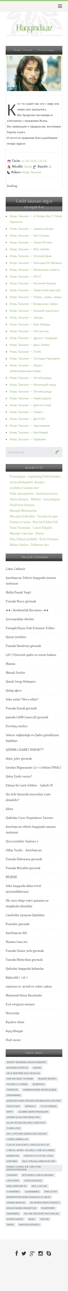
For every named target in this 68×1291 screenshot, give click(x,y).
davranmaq (13, 1095)
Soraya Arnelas (16, 1202)
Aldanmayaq (32, 1191)
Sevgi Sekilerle (33, 1180)
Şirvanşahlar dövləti (20, 619)
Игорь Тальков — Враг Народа (30, 324)
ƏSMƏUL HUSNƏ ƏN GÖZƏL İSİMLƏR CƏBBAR (30, 1150)
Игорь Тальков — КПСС (25, 276)
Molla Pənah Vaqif (18, 592)
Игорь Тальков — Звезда (26, 317)
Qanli (32, 1219)
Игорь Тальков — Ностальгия (29, 331)
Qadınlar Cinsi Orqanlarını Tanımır (29, 818)
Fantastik (12, 1089)
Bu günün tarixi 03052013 (45, 1202)
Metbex (36, 499)
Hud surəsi (13, 1040)
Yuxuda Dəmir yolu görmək (25, 951)
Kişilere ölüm (15, 1022)
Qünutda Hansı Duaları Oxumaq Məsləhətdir (33, 1100)
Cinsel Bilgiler (42, 528)
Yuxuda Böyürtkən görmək (24, 960)
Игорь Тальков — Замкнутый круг (32, 229)
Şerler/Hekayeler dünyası (27, 482)
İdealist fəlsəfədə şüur (38, 1155)
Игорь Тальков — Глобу (25, 352)
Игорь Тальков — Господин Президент (35, 358)
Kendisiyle (39, 1084)
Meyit (10, 1111)
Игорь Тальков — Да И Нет (27, 419)
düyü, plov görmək (19, 759)
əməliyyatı (13, 1180)
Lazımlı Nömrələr (17, 1139)
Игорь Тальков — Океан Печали (31, 242)
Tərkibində (13, 1191)
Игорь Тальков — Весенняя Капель (33, 283)
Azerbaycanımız (47, 494)
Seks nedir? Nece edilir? (22, 699)
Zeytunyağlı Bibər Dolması (38, 1175)
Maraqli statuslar (21, 533)
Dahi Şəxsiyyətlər (22, 494)
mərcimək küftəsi (17, 1067)
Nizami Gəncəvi (17, 942)
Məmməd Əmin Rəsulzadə (24, 995)
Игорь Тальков (31, 172)
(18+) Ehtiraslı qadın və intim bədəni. (31, 655)
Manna (10, 664)
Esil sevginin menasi (20, 1004)
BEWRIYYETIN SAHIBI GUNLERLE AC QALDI (28, 1197)
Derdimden (13, 1213)
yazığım (44, 1219)
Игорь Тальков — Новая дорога (30, 398)
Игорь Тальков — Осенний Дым (30, 256)
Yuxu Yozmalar (20, 528)
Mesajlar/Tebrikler (22, 516)
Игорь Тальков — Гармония (28, 439)
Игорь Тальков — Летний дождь (31, 378)
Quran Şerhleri (16, 637)
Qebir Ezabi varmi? (19, 776)
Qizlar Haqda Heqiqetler (21, 1208)
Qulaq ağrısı (14, 690)
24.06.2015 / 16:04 (34, 161)
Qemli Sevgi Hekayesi (21, 682)
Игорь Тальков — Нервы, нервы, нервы (36, 297)
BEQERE (11, 877)
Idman (39, 533)
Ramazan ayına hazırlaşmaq (39, 1089)
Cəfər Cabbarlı (15, 569)
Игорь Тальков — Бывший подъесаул (34, 311)
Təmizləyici (13, 1128)
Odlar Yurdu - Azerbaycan (24, 850)
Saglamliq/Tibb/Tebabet (44, 476)
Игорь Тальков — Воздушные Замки (33, 304)
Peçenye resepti (47, 1078)
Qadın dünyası (19, 499)
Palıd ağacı (13, 1106)
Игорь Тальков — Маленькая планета (34, 270)
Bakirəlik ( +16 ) (16, 977)
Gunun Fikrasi (15, 1219)
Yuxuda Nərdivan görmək (23, 646)
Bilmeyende (48, 1208)
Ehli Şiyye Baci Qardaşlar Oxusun (26, 1133)
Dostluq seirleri (16, 726)
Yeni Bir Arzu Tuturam (20, 1078)
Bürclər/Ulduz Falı (45, 522)
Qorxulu (30, 1106)
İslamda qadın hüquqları (33, 1111)
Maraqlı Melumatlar (23, 511)
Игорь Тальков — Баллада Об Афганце (36, 263)
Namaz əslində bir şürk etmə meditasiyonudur (24, 1168)
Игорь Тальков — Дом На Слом (30, 405)
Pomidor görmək (17, 924)
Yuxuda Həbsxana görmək (24, 859)
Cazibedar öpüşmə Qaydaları (25, 915)
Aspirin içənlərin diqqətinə (23, 1117)
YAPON (10, 1224)
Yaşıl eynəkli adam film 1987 (38, 1161)
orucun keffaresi (29, 1224)
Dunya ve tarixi (20, 522)
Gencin (37, 1067)
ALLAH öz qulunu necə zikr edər (26, 1122)
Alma (9, 809)
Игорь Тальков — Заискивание (30, 426)
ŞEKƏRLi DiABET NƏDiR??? (25, 750)
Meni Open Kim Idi (16, 1186)
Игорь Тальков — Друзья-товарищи (33, 338)
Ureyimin (12, 1161)
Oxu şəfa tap (39, 1186)
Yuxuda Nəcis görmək (21, 601)
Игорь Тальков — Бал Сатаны (29, 236)
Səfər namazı (48, 1106)
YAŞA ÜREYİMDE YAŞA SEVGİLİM (23, 1073)
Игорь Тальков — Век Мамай (29, 432)
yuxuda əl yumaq (17, 1084)
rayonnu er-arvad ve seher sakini (29, 986)
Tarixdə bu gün (47, 516)
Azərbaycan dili (16, 933)
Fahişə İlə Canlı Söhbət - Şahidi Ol (29, 785)
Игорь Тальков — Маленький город (33, 385)
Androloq (13, 1155)
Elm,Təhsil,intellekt (23, 539)
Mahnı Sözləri (19, 545)
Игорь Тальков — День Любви (29, 345)
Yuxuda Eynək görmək (21, 708)
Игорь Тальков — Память (26, 412)
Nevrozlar (12, 1013)
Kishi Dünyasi (49, 539)
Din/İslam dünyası (22, 505)
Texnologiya (51, 499)
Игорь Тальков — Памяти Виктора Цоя (35, 290)
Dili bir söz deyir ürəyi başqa (41, 1213)
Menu (59, 6)
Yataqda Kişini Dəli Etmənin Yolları (30, 628)
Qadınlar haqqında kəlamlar (25, 969)
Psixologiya (18, 476)
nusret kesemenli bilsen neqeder (26, 1062)
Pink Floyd (51, 1191)
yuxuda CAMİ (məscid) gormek (27, 717)
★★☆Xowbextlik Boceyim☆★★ (27, 610)
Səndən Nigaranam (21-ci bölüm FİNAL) (33, 767)
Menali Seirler (15, 673)
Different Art (40, 545)
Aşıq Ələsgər (14, 1031)
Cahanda (12, 1175)
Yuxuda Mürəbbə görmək (23, 868)
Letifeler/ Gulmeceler (24, 488)
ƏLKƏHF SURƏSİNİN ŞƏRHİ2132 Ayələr (28, 1144)
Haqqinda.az (34, 27)
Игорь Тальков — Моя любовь (30, 249)
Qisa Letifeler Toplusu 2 (22, 841)
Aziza (28, 166)
